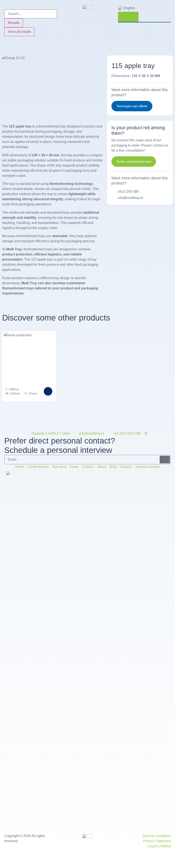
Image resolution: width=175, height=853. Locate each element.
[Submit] (165, 459)
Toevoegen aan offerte (132, 106)
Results (13, 23)
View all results (19, 31)
